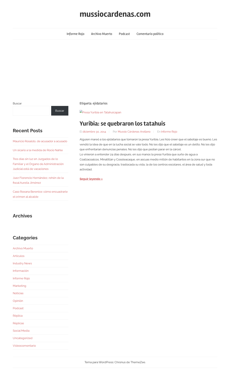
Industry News (22, 263)
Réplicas (18, 323)
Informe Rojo (75, 34)
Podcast (124, 34)
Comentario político (150, 34)
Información (21, 270)
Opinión (18, 300)
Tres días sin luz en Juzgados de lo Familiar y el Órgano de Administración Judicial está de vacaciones (38, 164)
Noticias (18, 293)
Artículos (18, 256)
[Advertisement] (115, 70)
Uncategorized (22, 338)
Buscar (17, 103)
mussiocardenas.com (115, 14)
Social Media (21, 330)
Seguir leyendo (90, 178)
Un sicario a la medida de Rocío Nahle (38, 150)
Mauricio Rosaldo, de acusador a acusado (40, 141)
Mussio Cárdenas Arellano (134, 131)
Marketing (19, 285)
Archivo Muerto (101, 34)
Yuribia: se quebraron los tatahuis (122, 123)
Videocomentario (24, 345)
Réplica (18, 315)
